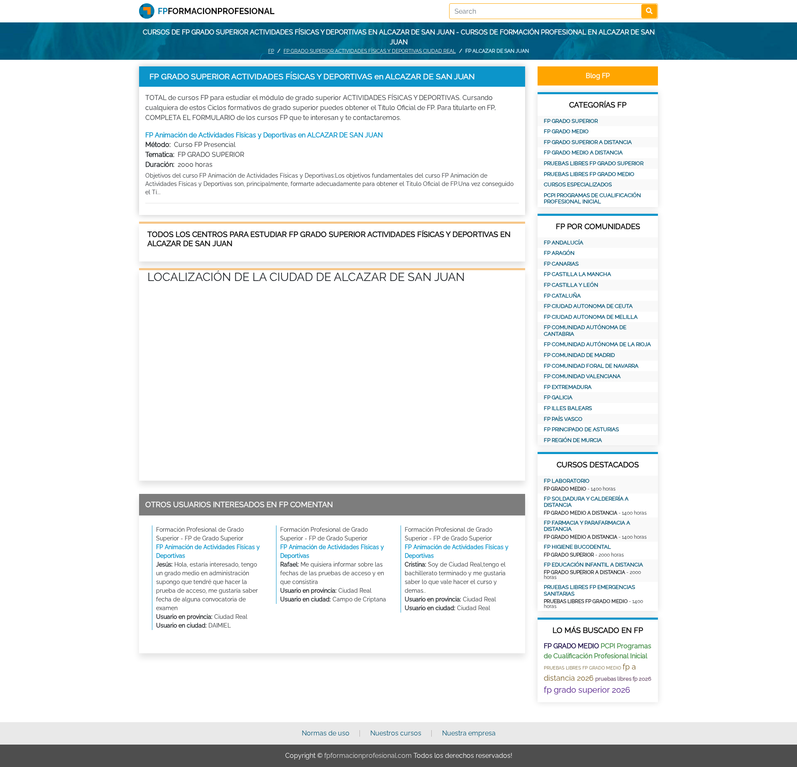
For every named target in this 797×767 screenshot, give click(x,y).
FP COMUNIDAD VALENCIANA (582, 376)
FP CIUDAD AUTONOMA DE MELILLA (591, 317)
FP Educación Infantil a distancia (593, 565)
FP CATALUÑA (562, 296)
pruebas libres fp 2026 (623, 679)
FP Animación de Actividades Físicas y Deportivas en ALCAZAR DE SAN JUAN (264, 135)
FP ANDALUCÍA (563, 242)
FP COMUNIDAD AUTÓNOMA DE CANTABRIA (585, 330)
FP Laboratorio (566, 481)
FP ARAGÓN (559, 253)
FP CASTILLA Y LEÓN (571, 285)
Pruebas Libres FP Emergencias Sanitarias (589, 590)
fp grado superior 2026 (587, 690)
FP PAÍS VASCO (563, 419)
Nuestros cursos (395, 733)
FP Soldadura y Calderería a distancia (586, 502)
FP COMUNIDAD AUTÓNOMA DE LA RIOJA (597, 344)
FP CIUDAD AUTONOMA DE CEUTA (588, 306)
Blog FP (598, 76)
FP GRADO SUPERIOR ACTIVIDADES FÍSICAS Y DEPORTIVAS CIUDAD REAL (370, 51)
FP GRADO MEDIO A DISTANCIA (583, 152)
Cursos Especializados (578, 184)
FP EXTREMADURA (568, 387)
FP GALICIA (558, 397)
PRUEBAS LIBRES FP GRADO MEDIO (589, 174)
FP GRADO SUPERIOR (571, 121)
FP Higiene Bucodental (577, 547)
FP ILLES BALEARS (568, 408)
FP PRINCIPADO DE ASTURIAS (581, 429)
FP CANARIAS (561, 264)
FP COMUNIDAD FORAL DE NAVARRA (591, 366)
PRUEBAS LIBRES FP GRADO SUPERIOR (593, 163)
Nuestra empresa (469, 733)
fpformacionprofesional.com (368, 756)
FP (271, 51)
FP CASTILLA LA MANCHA (577, 274)
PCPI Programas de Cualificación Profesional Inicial (592, 198)
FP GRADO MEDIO (566, 131)
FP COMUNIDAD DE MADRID (579, 355)
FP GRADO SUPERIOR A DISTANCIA (588, 142)
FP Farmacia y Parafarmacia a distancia (587, 526)
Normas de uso (326, 733)
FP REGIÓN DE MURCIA (573, 440)
